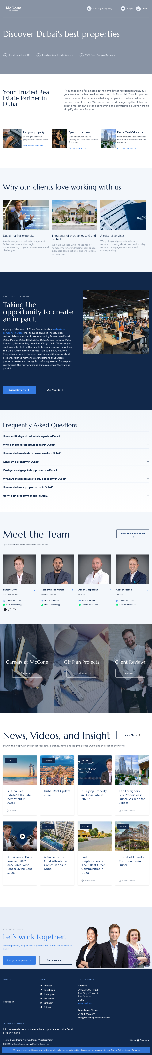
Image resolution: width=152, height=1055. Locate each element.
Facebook (49, 990)
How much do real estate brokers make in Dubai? (32, 453)
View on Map (85, 1003)
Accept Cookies (132, 1050)
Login (130, 9)
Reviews (128, 673)
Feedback (8, 1002)
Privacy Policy (30, 1040)
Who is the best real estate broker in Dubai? (29, 445)
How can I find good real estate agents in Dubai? (31, 436)
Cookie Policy (117, 1050)
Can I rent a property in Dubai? (21, 462)
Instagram (49, 994)
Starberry (144, 1040)
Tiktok (47, 1007)
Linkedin (48, 1003)
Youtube (49, 999)
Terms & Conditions (12, 1040)
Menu (145, 9)
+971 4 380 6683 (13, 601)
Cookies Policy (46, 1040)
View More (131, 735)
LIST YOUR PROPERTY (33, 146)
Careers (25, 673)
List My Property (102, 9)
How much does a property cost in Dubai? (28, 487)
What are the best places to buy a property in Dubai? (34, 479)
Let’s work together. (34, 936)
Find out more (79, 673)
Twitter (48, 986)
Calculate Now (125, 148)
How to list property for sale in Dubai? (26, 496)
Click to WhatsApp (14, 605)
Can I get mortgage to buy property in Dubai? (30, 470)
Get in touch (75, 148)
